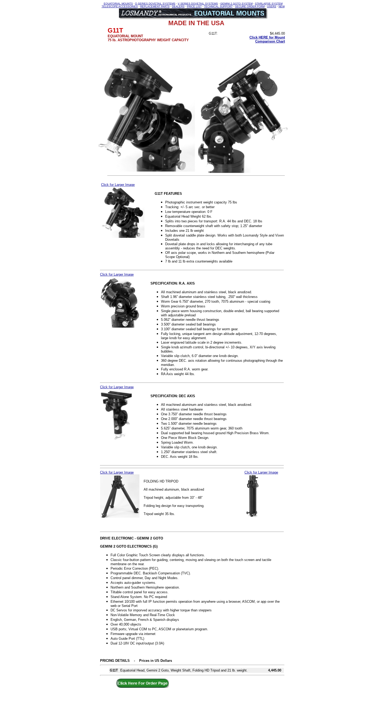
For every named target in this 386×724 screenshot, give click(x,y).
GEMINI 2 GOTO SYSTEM (236, 3)
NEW (282, 6)
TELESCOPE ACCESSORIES (120, 6)
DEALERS (178, 6)
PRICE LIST (194, 6)
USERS (271, 6)
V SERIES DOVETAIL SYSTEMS (198, 3)
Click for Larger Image (118, 185)
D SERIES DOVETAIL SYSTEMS (155, 3)
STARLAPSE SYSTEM (269, 3)
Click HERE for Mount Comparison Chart (267, 39)
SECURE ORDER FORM (250, 6)
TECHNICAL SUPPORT (218, 6)
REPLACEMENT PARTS (155, 6)
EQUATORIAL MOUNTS (118, 3)
